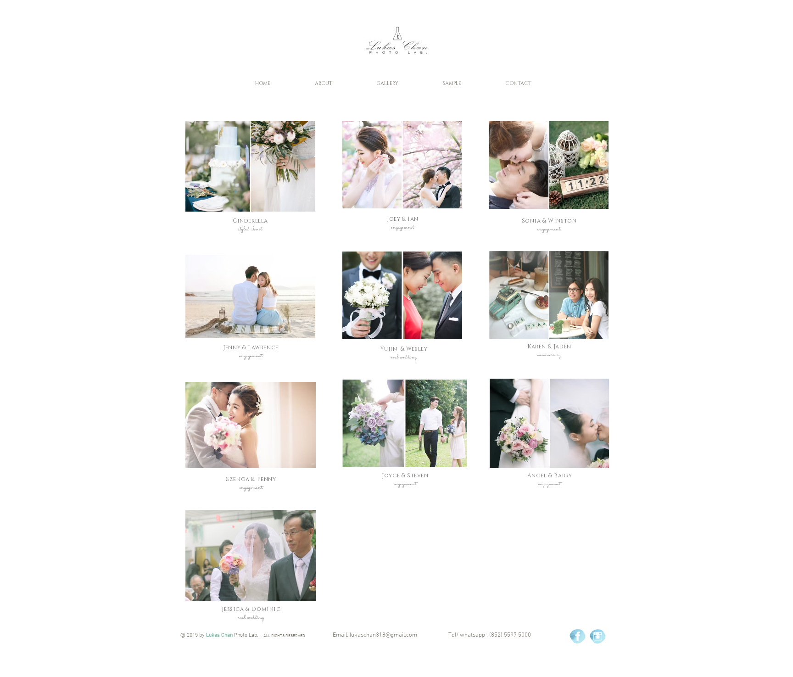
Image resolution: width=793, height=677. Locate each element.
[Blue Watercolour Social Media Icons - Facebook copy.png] (578, 636)
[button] (323, 83)
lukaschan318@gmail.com (383, 635)
